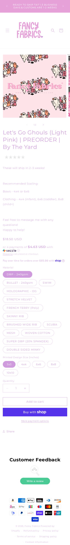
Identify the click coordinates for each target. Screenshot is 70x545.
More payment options (35, 421)
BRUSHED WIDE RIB (22, 324)
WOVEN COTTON (37, 333)
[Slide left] (27, 125)
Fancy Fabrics (32, 526)
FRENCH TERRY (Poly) (23, 307)
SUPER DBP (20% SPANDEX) (28, 341)
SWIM (47, 282)
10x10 (10, 372)
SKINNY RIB (15, 316)
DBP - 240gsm (17, 274)
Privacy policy (51, 530)
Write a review (35, 481)
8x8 (53, 364)
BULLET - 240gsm (20, 282)
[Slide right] (43, 125)
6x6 (38, 364)
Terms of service (26, 536)
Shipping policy (48, 536)
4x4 (24, 364)
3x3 (9, 364)
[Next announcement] (63, 6)
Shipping (8, 254)
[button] (7, 30)
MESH (11, 333)
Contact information (36, 542)
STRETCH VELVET (19, 299)
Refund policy (31, 530)
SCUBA (52, 324)
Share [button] (11, 431)
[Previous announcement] (7, 6)
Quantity (8, 380)
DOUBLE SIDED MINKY (24, 349)
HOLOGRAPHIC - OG (22, 291)
